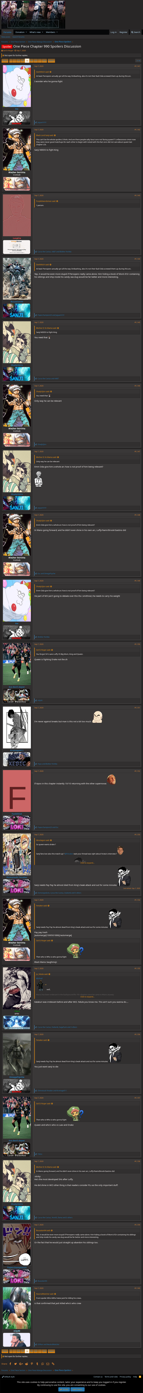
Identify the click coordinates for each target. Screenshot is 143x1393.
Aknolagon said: (42, 840)
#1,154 (137, 900)
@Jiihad (39, 978)
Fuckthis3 (17, 813)
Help (135, 1376)
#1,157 (137, 1098)
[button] (26, 32)
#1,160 (137, 1288)
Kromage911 (17, 750)
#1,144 (137, 259)
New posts (5, 37)
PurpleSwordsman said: (46, 201)
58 (27, 60)
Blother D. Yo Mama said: (46, 328)
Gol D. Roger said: (43, 650)
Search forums (18, 37)
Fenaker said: (41, 905)
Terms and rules (111, 1376)
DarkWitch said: (42, 72)
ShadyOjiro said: (43, 391)
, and (54, 251)
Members (50, 32)
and (51, 315)
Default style (9, 1376)
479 (44, 60)
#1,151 (137, 707)
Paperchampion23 (17, 1267)
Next (51, 60)
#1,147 (137, 451)
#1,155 (137, 968)
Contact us (98, 1376)
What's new (35, 32)
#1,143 (137, 195)
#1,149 (137, 581)
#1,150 (137, 644)
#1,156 (137, 1034)
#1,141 (137, 66)
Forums (7, 32)
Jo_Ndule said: (42, 974)
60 (36, 60)
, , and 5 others (59, 893)
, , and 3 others (57, 1027)
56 (18, 60)
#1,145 (137, 322)
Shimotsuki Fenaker (16, 877)
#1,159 (137, 1225)
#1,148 (137, 515)
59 (31, 60)
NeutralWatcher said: (45, 1294)
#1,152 (137, 771)
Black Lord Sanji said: (44, 135)
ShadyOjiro (17, 365)
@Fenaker (69, 853)
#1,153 (137, 834)
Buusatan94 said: (43, 1230)
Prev (5, 60)
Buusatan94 (17, 301)
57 (23, 60)
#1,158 (137, 1161)
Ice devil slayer (17, 686)
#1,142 (137, 129)
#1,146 (137, 386)
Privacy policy (125, 1376)
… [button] (14, 60)
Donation (20, 32)
